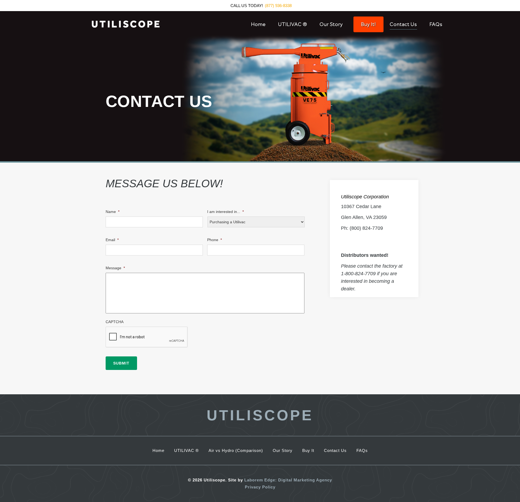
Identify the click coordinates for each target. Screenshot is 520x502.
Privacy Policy (260, 487)
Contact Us (403, 24)
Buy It (308, 450)
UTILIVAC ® (292, 24)
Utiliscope (260, 415)
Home (258, 24)
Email (112, 240)
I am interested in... (225, 211)
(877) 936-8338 (278, 5)
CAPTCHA (114, 322)
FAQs (436, 24)
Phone (214, 240)
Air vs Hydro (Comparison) (236, 450)
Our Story (331, 24)
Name (112, 211)
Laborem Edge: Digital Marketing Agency (288, 480)
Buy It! (368, 24)
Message (115, 268)
